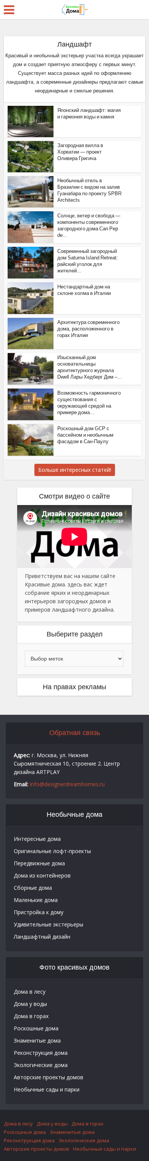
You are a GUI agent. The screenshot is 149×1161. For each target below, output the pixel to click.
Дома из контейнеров (42, 875)
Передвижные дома (39, 863)
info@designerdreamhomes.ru (67, 784)
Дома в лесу (29, 991)
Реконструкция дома (41, 1052)
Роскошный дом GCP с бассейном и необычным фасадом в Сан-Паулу (85, 435)
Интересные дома (37, 838)
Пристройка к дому (38, 912)
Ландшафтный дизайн (42, 936)
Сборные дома (33, 887)
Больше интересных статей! (74, 469)
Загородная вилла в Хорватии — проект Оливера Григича (80, 151)
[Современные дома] (74, 8)
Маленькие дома (36, 900)
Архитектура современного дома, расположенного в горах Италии (88, 328)
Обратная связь (74, 733)
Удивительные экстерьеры (48, 924)
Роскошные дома (36, 1028)
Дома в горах (31, 1016)
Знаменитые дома (37, 1040)
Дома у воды (30, 1003)
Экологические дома (41, 1065)
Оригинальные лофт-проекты (52, 851)
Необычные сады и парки (46, 1089)
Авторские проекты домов (48, 1077)
